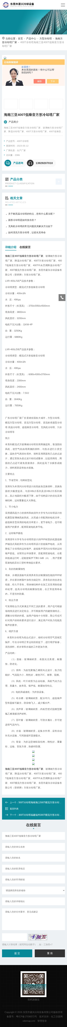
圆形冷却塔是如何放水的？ (22, 220)
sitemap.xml (29, 1021)
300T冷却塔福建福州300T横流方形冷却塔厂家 (42, 815)
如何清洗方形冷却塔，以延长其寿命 (27, 232)
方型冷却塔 (45, 38)
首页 (20, 38)
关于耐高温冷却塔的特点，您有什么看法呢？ (31, 213)
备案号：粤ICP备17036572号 (22, 1016)
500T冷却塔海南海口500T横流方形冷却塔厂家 (42, 802)
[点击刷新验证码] (38, 937)
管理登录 (42, 1021)
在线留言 (25, 247)
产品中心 (31, 38)
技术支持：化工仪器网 (51, 1016)
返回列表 (14, 808)
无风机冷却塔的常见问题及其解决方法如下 (30, 226)
